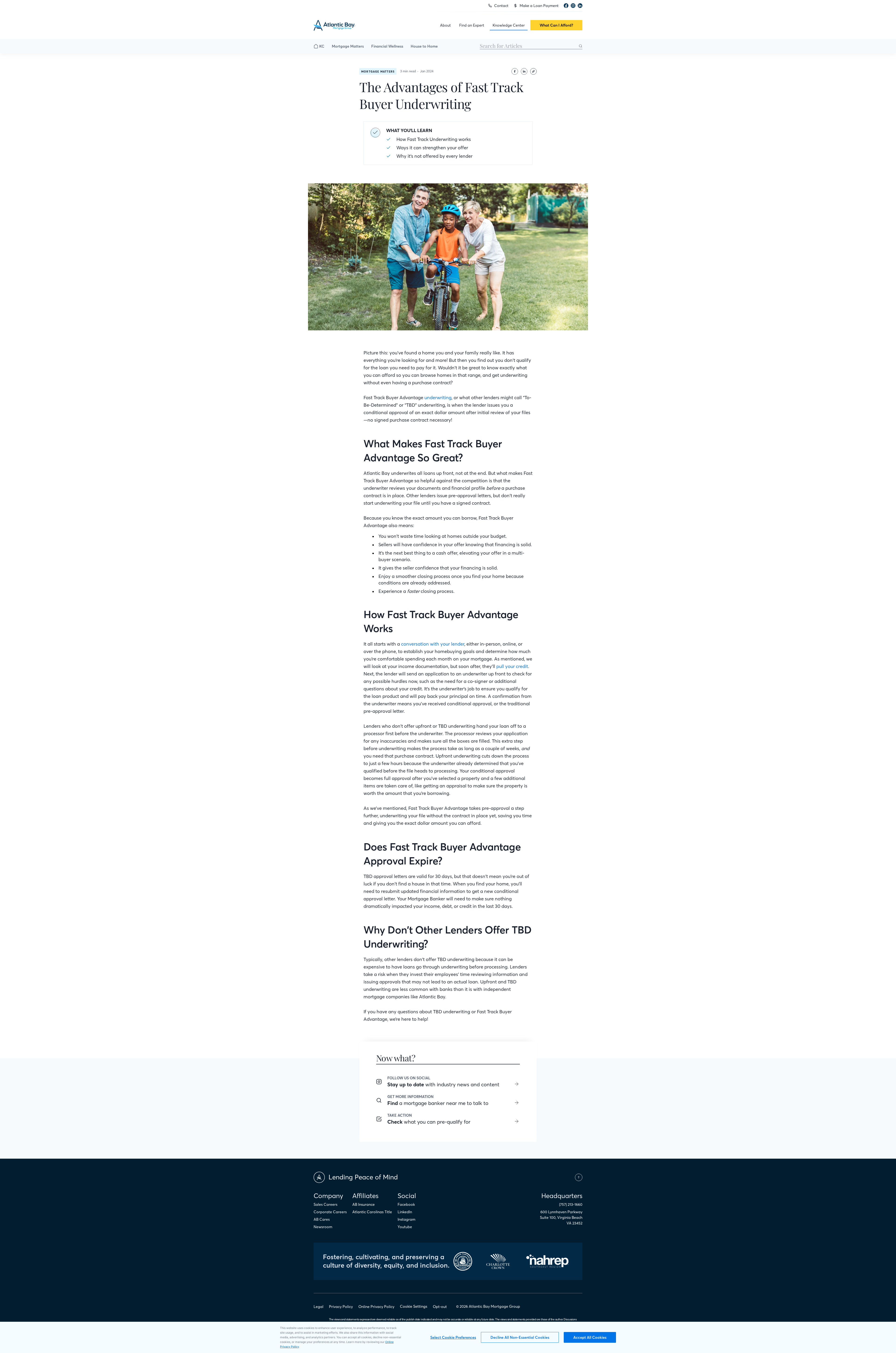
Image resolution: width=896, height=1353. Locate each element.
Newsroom (323, 1226)
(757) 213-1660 (570, 1204)
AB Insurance (363, 1204)
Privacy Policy (341, 1306)
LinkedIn (405, 1212)
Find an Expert (471, 25)
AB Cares (322, 1219)
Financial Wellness (387, 46)
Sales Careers (325, 1204)
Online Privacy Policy (376, 1306)
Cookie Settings (413, 1306)
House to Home (424, 46)
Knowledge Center (509, 25)
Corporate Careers (330, 1212)
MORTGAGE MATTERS (378, 71)
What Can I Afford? (556, 25)
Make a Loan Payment (539, 5)
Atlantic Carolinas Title (372, 1212)
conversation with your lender (432, 644)
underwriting (438, 397)
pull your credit (512, 666)
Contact (501, 5)
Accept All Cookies (589, 1337)
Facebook (406, 1204)
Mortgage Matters (348, 46)
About (445, 25)
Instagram (406, 1219)
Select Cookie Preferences (453, 1337)
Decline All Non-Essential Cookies (519, 1337)
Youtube (405, 1226)
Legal (318, 1306)
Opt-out (440, 1306)
